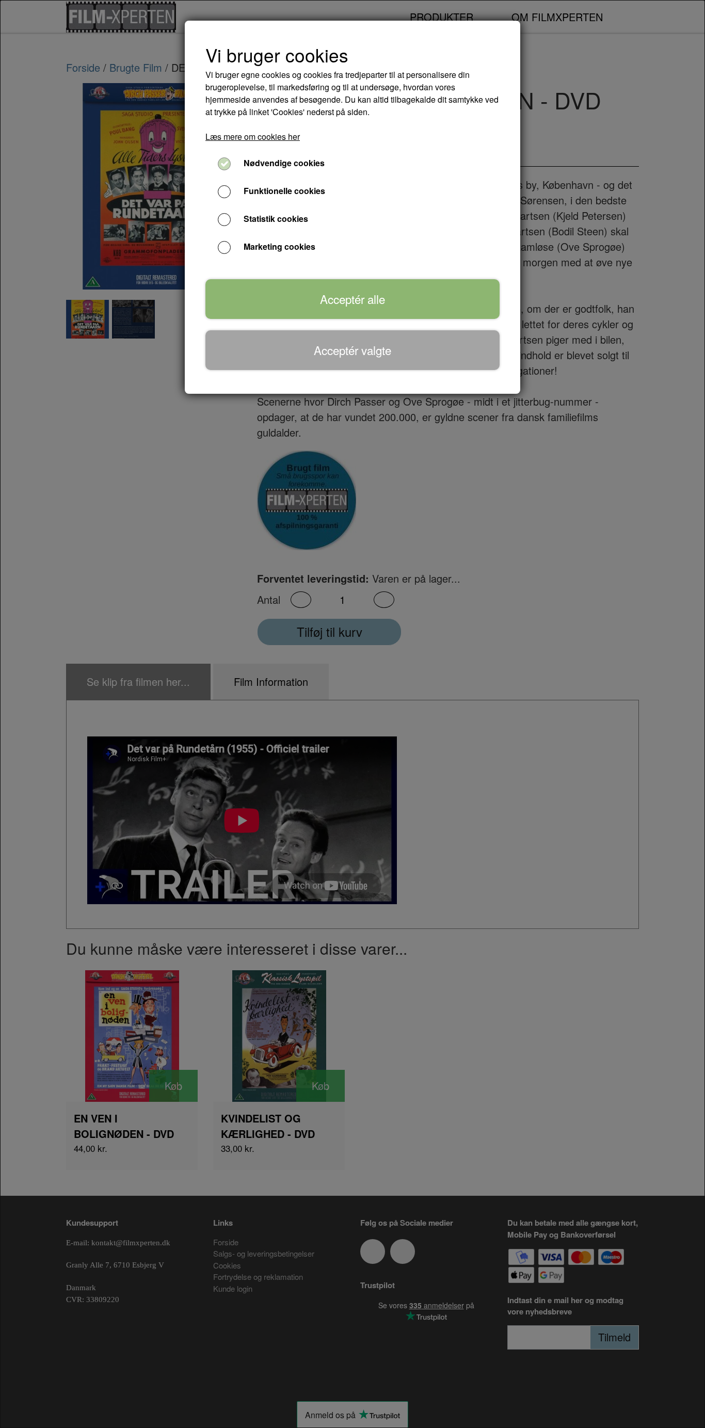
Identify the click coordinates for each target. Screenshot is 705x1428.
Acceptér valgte (352, 350)
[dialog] (352, 714)
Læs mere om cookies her (252, 136)
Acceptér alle (352, 299)
